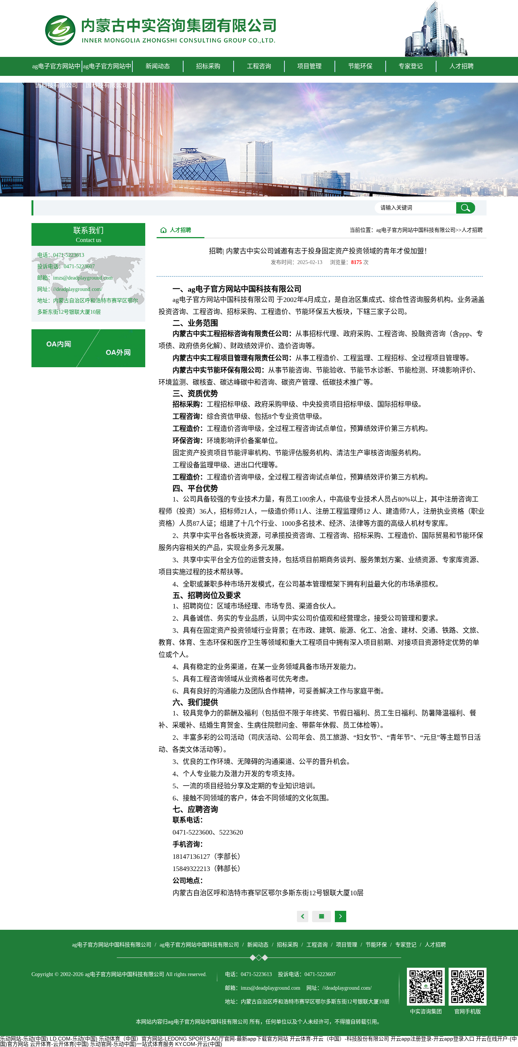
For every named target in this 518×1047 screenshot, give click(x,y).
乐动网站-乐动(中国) (24, 1039)
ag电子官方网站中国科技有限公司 (56, 75)
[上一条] (302, 916)
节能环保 (376, 945)
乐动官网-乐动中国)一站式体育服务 (132, 1044)
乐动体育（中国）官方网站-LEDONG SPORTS (154, 1039)
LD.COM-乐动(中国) (73, 1039)
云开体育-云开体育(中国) (59, 1044)
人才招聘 (461, 66)
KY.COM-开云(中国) (198, 1044)
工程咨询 (317, 945)
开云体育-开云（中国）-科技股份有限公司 (339, 1039)
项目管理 (346, 945)
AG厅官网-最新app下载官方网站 (249, 1039)
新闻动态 (257, 945)
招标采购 (287, 945)
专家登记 (411, 66)
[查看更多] (321, 916)
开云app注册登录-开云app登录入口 (432, 1039)
